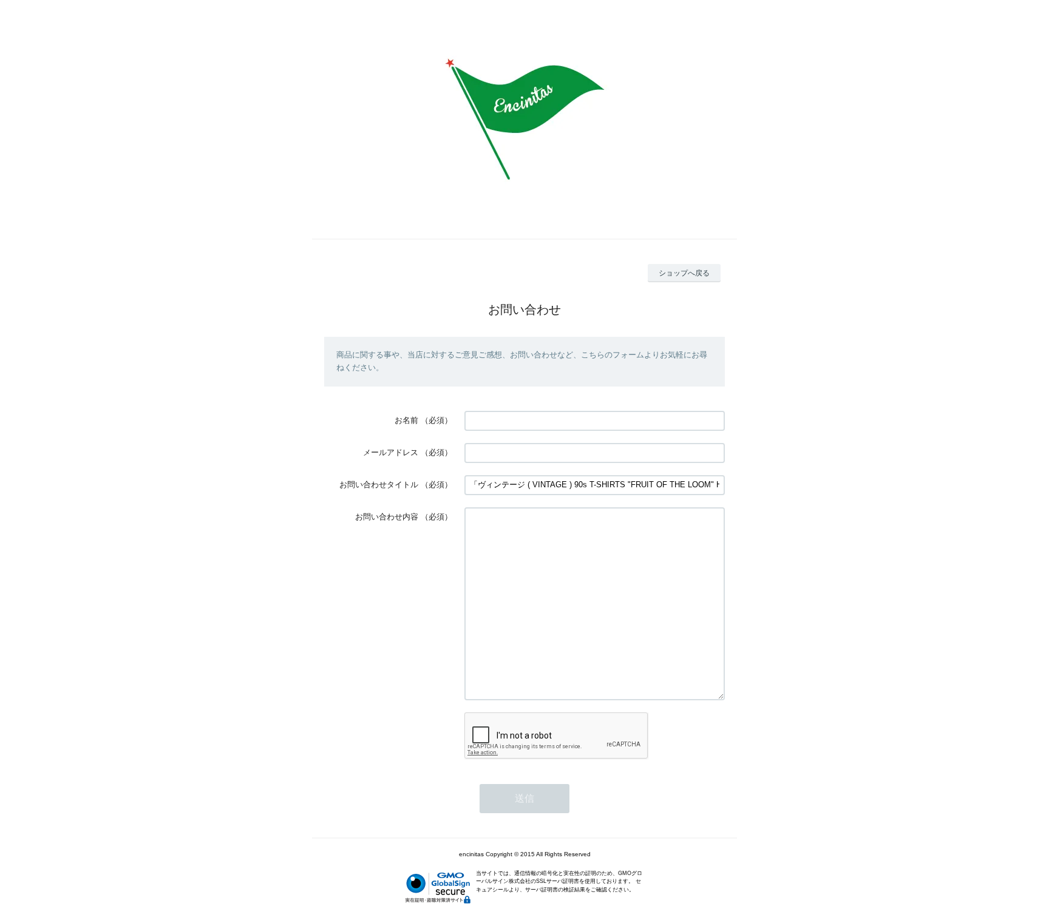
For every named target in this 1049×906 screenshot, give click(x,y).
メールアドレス (390, 452)
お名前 (406, 420)
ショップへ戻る (684, 273)
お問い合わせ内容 (386, 516)
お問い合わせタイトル (378, 484)
